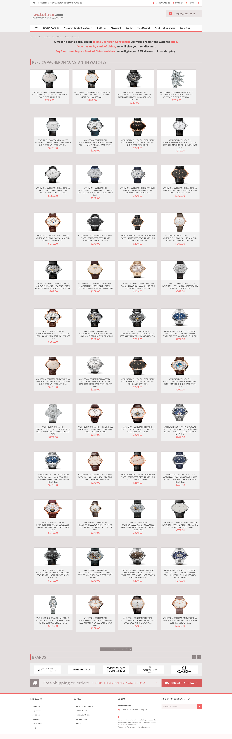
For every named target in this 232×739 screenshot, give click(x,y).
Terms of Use (81, 710)
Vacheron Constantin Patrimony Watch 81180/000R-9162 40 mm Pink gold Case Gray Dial (138, 381)
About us (36, 706)
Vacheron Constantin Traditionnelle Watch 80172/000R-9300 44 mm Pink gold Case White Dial (53, 526)
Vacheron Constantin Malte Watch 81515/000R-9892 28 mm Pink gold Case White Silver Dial (180, 238)
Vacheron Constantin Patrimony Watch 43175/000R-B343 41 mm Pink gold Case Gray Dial (138, 238)
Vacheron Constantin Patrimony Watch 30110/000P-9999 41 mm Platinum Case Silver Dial (53, 190)
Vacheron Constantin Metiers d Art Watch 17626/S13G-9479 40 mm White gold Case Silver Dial (176, 94)
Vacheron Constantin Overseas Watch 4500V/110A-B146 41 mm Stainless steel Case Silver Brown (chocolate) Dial (137, 574)
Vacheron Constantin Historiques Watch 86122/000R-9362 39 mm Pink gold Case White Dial (95, 429)
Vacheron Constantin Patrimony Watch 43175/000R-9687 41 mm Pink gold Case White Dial (53, 238)
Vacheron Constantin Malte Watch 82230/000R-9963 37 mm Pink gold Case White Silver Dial (138, 620)
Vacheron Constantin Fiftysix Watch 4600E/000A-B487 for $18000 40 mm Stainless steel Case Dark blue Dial (180, 478)
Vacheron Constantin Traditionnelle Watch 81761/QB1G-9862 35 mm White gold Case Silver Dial (53, 430)
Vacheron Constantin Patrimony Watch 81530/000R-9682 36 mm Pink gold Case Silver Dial (180, 620)
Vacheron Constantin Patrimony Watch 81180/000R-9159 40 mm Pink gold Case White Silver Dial (53, 381)
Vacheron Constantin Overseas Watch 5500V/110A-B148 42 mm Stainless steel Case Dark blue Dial (180, 333)
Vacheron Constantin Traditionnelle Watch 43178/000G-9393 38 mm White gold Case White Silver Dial (95, 574)
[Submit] (199, 706)
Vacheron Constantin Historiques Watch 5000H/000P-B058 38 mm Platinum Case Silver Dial (137, 190)
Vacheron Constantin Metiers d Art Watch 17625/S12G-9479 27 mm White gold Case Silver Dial (53, 620)
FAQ (34, 727)
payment (179, 3)
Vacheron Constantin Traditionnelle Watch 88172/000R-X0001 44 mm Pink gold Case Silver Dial (53, 335)
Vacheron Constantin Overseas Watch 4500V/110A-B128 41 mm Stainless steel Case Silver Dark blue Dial (53, 478)
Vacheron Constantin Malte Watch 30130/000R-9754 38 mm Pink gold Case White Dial (138, 429)
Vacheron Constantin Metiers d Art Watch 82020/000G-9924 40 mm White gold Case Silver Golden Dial (53, 286)
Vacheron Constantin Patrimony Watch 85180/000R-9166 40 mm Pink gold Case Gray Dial (180, 190)
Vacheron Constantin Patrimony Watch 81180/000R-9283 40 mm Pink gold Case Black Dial (138, 142)
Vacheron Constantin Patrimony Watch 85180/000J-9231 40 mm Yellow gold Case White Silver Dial (95, 286)
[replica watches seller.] (48, 16)
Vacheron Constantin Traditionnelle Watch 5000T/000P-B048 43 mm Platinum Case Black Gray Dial (53, 574)
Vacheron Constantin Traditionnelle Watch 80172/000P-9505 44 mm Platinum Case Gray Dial (138, 333)
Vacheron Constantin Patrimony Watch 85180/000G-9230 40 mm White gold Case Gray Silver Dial (180, 525)
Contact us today (182, 683)
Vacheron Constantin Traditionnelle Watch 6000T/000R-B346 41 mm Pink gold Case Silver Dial (95, 526)
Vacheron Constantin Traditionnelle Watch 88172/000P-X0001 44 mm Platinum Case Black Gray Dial (134, 96)
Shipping (35, 715)
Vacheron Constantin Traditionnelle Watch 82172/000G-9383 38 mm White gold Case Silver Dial (180, 144)
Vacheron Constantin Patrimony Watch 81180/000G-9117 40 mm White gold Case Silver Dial (49, 94)
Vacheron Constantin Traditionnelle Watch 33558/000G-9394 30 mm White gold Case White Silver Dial (138, 526)
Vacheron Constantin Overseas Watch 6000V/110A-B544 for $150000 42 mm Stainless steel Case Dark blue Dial (180, 430)
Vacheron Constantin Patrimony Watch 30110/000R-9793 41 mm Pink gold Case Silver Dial (138, 477)
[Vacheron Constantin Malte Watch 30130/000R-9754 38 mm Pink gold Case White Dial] (137, 413)
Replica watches (162, 3)
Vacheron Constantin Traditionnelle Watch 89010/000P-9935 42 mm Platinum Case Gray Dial (95, 333)
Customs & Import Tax (85, 706)
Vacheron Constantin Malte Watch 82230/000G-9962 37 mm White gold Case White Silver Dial (53, 142)
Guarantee (36, 719)
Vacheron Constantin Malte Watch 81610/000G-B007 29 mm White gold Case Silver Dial (180, 286)
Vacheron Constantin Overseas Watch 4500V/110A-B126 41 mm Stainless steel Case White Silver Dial (95, 383)
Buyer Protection (39, 723)
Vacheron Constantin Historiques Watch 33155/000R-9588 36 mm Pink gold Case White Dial (92, 94)
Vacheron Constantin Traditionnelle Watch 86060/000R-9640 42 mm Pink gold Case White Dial (180, 383)
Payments (36, 710)
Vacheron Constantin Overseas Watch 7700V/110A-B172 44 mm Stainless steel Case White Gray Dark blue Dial (180, 574)
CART (192, 3)
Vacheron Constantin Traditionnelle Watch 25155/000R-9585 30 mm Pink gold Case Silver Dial (95, 621)
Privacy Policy (81, 719)
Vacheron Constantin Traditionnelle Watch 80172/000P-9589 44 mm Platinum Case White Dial (95, 144)
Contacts (79, 723)
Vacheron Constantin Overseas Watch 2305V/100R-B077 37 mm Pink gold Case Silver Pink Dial (138, 286)
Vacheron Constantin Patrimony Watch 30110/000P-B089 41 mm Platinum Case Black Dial (95, 238)
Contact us (185, 28)
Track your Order (83, 715)
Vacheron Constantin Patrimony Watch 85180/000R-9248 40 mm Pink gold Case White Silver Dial (95, 477)
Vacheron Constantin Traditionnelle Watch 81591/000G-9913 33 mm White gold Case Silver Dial (95, 191)
